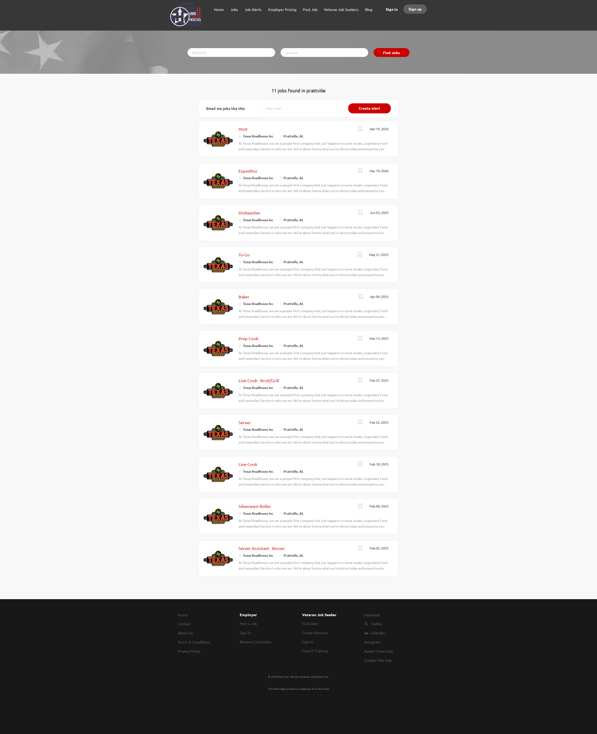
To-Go (244, 254)
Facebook (372, 614)
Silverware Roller (255, 506)
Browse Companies (255, 641)
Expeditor (248, 170)
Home (183, 614)
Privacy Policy (189, 651)
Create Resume (315, 632)
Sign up (415, 9)
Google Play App (378, 660)
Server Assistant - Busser (262, 548)
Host (243, 128)
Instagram (372, 642)
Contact (184, 623)
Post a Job (248, 623)
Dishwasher (249, 212)
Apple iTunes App (378, 651)
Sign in (392, 9)
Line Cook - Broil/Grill (259, 380)
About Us (185, 632)
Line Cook (248, 464)
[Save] (360, 129)
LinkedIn (378, 632)
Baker (244, 296)
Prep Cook (248, 338)
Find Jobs (391, 52)
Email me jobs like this (225, 108)
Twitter (377, 623)
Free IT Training (315, 650)
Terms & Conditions (194, 642)
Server (245, 422)
